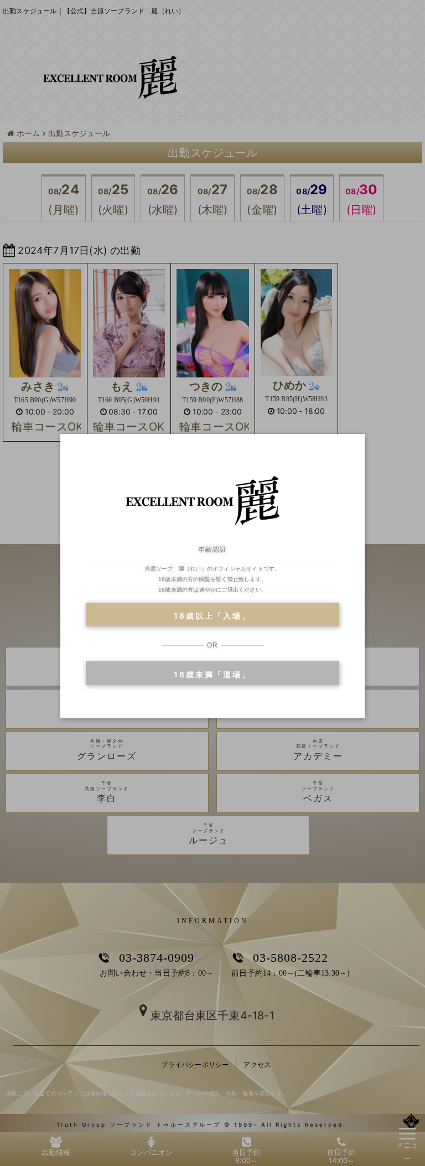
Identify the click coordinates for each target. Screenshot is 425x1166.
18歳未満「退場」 (212, 674)
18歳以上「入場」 (212, 615)
